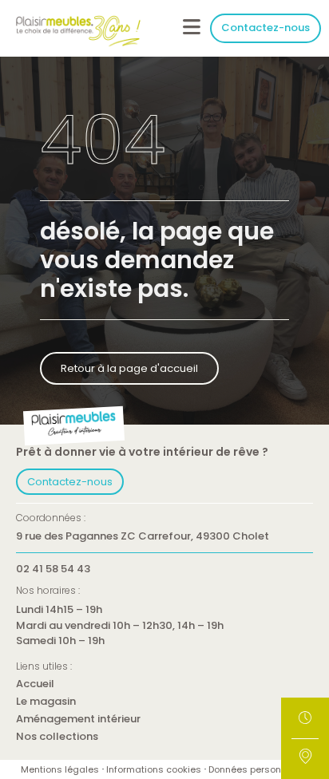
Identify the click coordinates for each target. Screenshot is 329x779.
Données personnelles (258, 769)
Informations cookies (153, 769)
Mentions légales (60, 769)
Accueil (35, 684)
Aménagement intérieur (78, 719)
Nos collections (57, 737)
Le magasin (46, 702)
